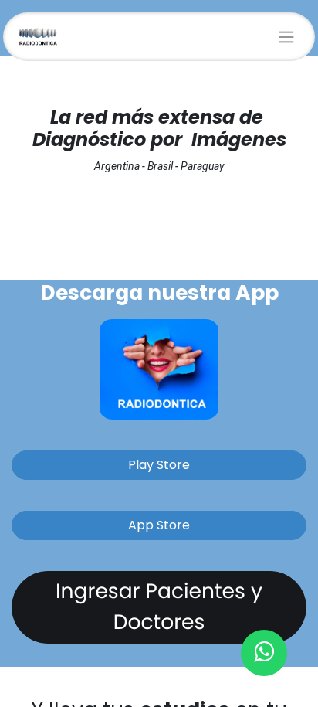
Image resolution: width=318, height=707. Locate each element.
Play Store (159, 465)
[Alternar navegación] (286, 36)
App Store (159, 525)
